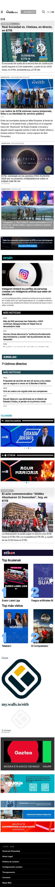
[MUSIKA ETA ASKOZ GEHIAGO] (23, 751)
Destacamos (13, 421)
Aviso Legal (7, 856)
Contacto (6, 877)
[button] (51, 272)
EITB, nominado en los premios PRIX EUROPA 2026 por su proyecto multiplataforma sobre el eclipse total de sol (25, 178)
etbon (11, 455)
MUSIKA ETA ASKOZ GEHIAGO (22, 766)
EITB (3, 19)
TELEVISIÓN (6, 415)
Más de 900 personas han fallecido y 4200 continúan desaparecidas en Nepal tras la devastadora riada (23, 324)
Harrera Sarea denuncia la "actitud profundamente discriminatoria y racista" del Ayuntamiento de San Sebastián (26, 337)
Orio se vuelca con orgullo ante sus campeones (25, 391)
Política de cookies (10, 862)
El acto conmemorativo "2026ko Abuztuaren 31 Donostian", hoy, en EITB (24, 497)
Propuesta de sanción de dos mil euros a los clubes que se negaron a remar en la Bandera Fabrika (27, 382)
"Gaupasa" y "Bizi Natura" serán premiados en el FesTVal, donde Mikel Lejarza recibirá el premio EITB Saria (27, 225)
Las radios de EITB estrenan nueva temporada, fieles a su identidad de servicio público (26, 112)
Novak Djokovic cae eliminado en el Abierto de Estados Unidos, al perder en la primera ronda (25, 400)
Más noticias (12, 312)
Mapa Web (7, 883)
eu (48, 12)
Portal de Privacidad (11, 851)
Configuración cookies (12, 867)
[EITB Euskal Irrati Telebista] (12, 11)
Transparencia (8, 872)
